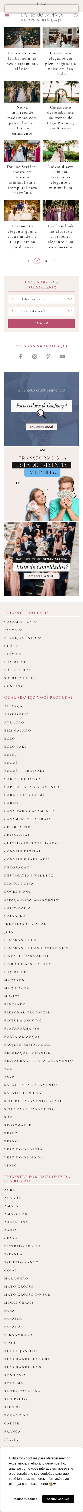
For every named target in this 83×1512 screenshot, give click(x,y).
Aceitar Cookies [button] (58, 1499)
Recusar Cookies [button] (25, 1499)
